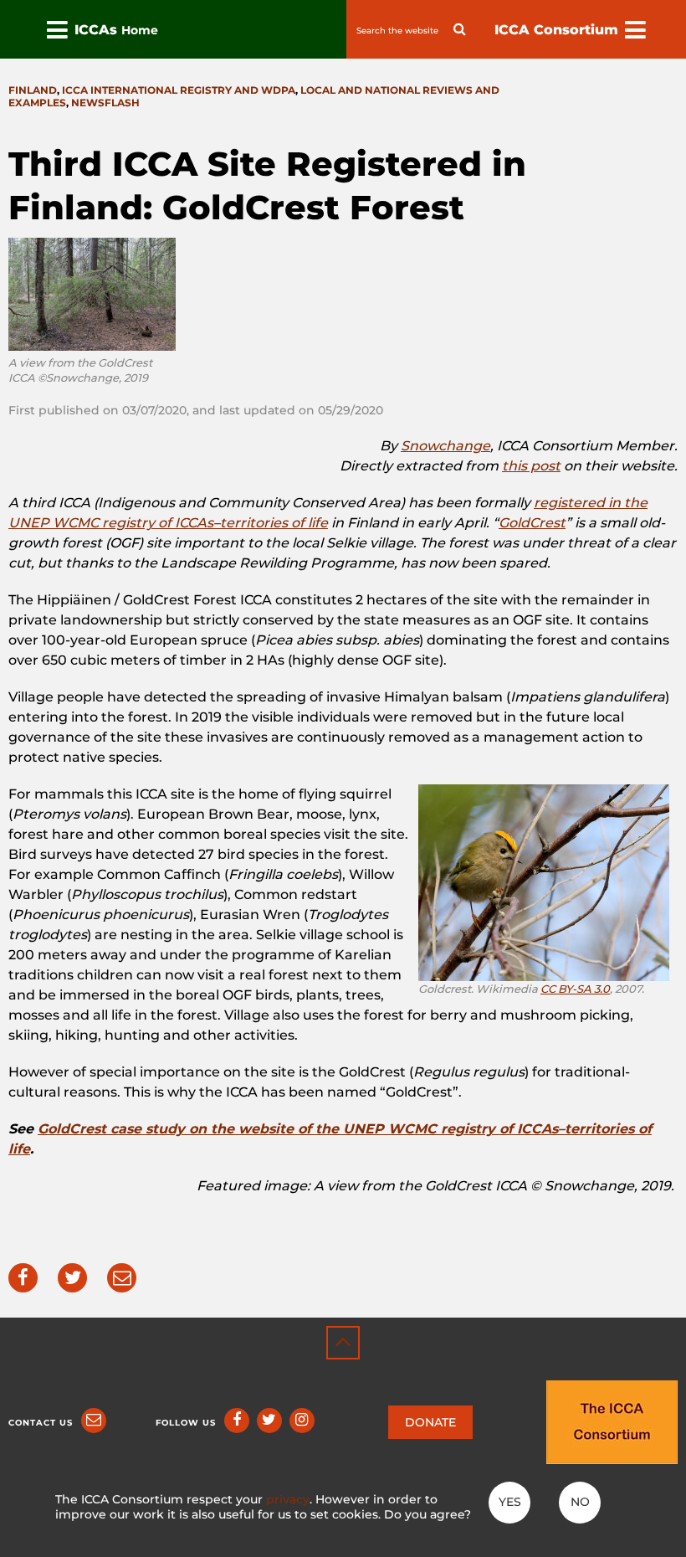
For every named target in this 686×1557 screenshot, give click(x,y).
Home (139, 30)
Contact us (40, 1422)
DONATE (430, 1422)
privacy (288, 1499)
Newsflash (105, 102)
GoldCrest (532, 523)
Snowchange (445, 446)
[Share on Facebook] (23, 1277)
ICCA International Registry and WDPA (178, 90)
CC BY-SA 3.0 (575, 988)
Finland (32, 90)
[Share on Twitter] (72, 1277)
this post (531, 466)
